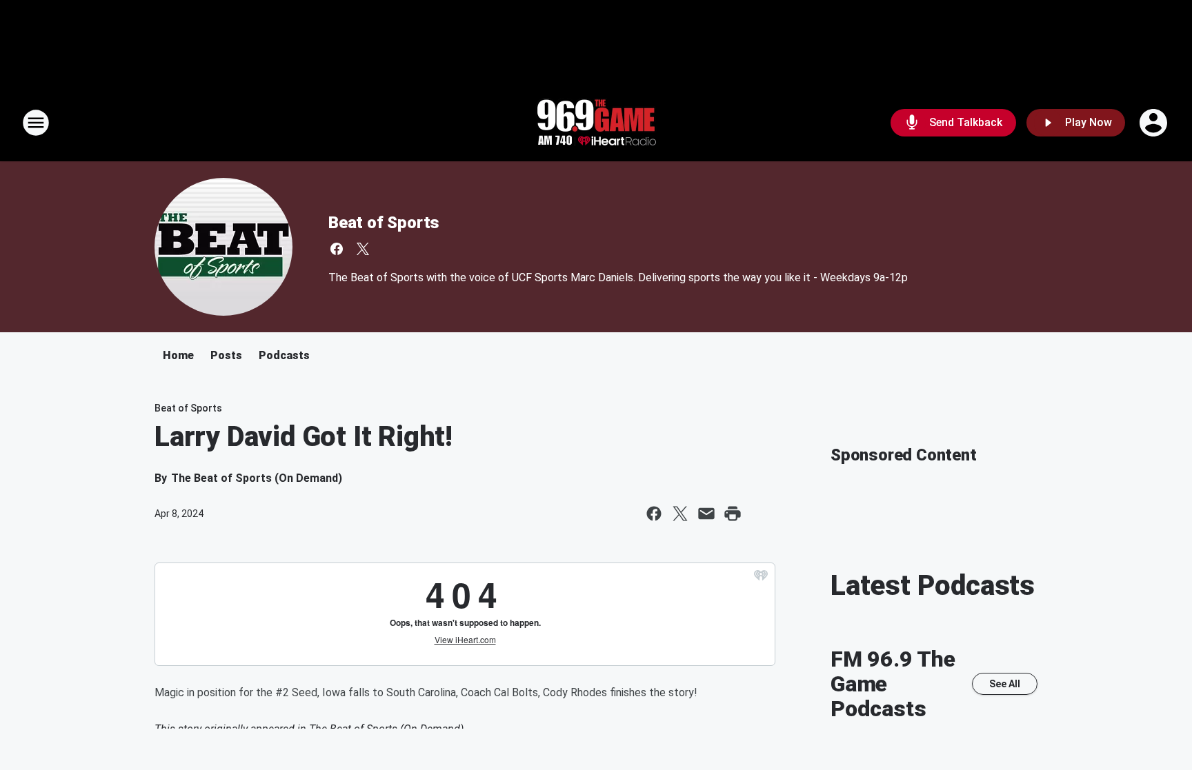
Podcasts (284, 355)
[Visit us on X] (363, 249)
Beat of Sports (383, 222)
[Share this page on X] (680, 513)
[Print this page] (732, 513)
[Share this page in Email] (706, 513)
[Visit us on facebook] (336, 249)
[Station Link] (596, 123)
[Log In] (1155, 122)
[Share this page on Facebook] (654, 513)
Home (178, 355)
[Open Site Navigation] (36, 122)
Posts (226, 355)
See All (1004, 683)
